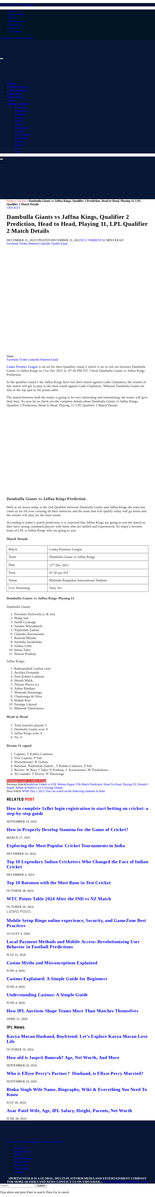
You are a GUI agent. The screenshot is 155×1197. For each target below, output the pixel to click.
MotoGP (20, 114)
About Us (13, 11)
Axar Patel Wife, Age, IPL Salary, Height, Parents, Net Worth (69, 1110)
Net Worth (21, 138)
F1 (16, 148)
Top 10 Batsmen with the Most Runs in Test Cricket (59, 882)
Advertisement (16, 21)
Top (11, 100)
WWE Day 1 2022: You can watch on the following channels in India (63, 791)
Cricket (15, 93)
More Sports (18, 104)
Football (16, 97)
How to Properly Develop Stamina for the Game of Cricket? (67, 829)
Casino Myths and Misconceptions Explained (52, 962)
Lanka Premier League (22, 367)
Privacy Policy (16, 14)
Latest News (18, 87)
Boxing (19, 117)
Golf (18, 151)
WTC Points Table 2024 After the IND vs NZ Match (59, 898)
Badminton (21, 127)
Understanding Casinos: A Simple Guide (47, 994)
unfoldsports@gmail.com (125, 1181)
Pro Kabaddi (22, 134)
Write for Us (15, 24)
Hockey (20, 131)
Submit (41, 1185)
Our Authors (15, 31)
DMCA (12, 17)
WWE (19, 121)
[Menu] (1, 58)
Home (12, 83)
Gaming (20, 107)
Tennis (19, 124)
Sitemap (19, 1172)
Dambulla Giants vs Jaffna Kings (26, 781)
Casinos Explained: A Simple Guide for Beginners (57, 978)
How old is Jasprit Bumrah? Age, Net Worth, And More (63, 1057)
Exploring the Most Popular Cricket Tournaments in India (66, 845)
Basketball (21, 110)
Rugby (19, 144)
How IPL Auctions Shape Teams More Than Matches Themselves (72, 1010)
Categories (18, 90)
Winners (20, 141)
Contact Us (14, 28)
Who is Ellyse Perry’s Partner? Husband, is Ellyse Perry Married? (75, 1073)
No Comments (92, 240)
